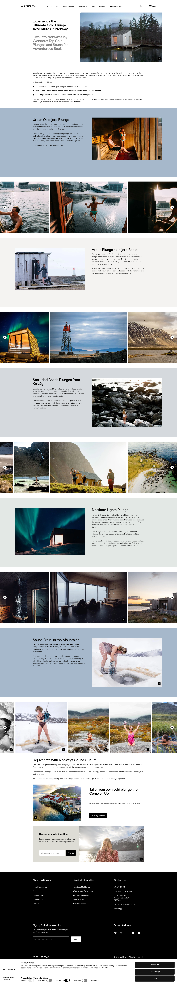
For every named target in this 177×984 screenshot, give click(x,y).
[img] (121, 933)
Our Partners (38, 899)
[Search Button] (141, 6)
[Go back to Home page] (30, 6)
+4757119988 (119, 887)
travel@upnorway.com (123, 891)
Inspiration (103, 6)
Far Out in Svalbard (117, 254)
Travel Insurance (79, 903)
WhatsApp (118, 908)
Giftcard (36, 903)
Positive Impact (39, 895)
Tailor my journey (52, 6)
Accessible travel (116, 6)
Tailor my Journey (98, 815)
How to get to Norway (82, 887)
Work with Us (78, 899)
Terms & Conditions (81, 895)
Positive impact (82, 6)
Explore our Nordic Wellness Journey (48, 145)
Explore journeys (67, 6)
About (94, 6)
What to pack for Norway (83, 891)
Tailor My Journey (40, 887)
